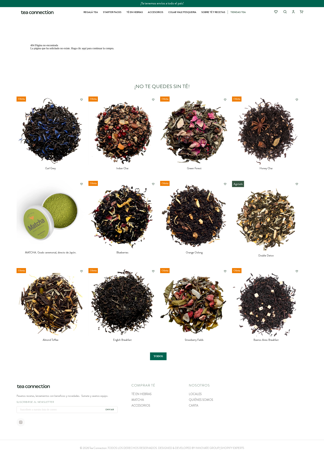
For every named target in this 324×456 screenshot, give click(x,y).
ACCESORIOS (155, 12)
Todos (158, 356)
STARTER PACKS (112, 12)
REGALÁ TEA (91, 12)
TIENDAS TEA (238, 12)
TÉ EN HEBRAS (134, 12)
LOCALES (195, 394)
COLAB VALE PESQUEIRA (182, 12)
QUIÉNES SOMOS (201, 400)
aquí (84, 48)
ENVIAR (110, 409)
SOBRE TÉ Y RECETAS (213, 12)
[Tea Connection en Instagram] (21, 422)
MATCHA (137, 400)
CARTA (193, 405)
